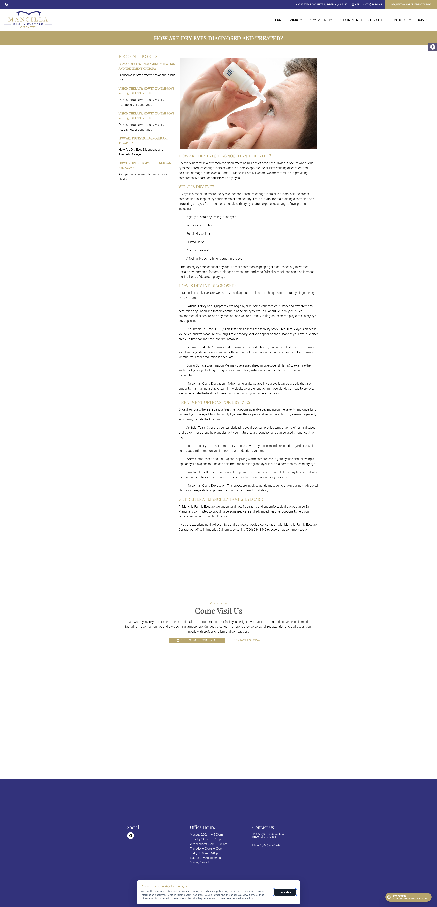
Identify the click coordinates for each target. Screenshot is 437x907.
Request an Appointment (198, 640)
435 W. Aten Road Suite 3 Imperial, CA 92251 (268, 835)
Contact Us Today (247, 640)
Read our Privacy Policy (240, 898)
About (295, 20)
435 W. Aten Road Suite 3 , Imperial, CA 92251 (322, 4)
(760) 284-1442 (373, 4)
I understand (285, 892)
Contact (424, 20)
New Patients (319, 20)
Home (279, 20)
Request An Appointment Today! (411, 4)
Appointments (351, 20)
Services (375, 20)
